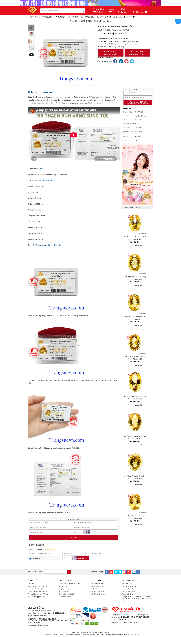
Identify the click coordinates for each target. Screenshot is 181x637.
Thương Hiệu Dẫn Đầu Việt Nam (38, 594)
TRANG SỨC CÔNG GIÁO (87, 17)
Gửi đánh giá (82, 558)
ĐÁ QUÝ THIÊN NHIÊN (104, 17)
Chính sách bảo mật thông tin (37, 586)
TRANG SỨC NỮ (47, 17)
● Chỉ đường (44, 615)
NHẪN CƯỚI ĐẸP (59, 17)
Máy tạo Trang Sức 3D (66, 589)
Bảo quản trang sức (97, 586)
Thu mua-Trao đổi (65, 591)
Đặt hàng (73, 537)
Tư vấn (178, 21)
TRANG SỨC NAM (34, 17)
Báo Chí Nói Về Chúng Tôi (36, 589)
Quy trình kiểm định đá (129, 589)
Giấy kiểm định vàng (97, 591)
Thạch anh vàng (41, 245)
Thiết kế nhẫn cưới (96, 583)
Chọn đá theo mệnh (128, 591)
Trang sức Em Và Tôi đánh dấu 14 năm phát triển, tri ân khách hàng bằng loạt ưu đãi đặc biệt (136, 598)
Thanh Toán (63, 586)
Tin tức (123, 12)
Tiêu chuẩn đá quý (128, 594)
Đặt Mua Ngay (111, 52)
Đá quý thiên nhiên (54, 245)
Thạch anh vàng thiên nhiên (43, 181)
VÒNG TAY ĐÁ (117, 17)
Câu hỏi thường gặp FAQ (36, 597)
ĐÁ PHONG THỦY (130, 17)
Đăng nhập (139, 12)
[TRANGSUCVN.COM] (32, 13)
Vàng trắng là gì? (127, 583)
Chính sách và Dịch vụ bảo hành (69, 583)
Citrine (41, 169)
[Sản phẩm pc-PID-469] (137, 175)
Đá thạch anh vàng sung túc (40, 92)
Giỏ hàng (149, 12)
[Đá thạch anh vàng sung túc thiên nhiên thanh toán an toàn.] (31, 48)
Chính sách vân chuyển (66, 594)
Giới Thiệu (31, 583)
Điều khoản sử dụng (65, 597)
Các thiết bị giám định (129, 586)
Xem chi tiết (138, 245)
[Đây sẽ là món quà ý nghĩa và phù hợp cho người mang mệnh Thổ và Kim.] (31, 41)
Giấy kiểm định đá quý (97, 594)
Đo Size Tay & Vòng (96, 589)
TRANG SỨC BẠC (72, 17)
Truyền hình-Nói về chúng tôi (37, 591)
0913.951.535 (136, 52)
